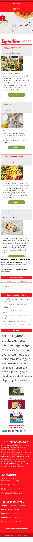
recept (7, 335)
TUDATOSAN (9, 53)
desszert (7, 372)
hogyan (25, 359)
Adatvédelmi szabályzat (10, 535)
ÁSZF (16, 535)
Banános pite (8, 104)
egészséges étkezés (14, 363)
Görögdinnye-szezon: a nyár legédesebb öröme (16, 317)
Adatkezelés (2, 535)
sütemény (23, 350)
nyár (24, 372)
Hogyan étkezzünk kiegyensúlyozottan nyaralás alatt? (15, 300)
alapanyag (7, 380)
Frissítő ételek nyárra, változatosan (14, 321)
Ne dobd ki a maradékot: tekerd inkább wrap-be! (15, 306)
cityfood (18, 336)
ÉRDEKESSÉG (9, 163)
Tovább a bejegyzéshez (16, 95)
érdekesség (9, 341)
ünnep (18, 354)
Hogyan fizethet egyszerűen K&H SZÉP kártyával (16, 426)
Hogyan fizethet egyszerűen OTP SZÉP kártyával (16, 398)
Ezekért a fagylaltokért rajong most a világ (16, 324)
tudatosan (21, 367)
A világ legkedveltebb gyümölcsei (14, 157)
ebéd (17, 380)
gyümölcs (8, 354)
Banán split (7, 212)
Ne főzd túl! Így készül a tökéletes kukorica (14, 311)
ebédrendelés (10, 376)
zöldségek (8, 367)
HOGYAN (8, 110)
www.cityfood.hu (22, 529)
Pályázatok (16, 3)
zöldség (16, 372)
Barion (16, 433)
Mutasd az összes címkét (25, 380)
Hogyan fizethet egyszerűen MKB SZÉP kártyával (16, 412)
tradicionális (25, 376)
